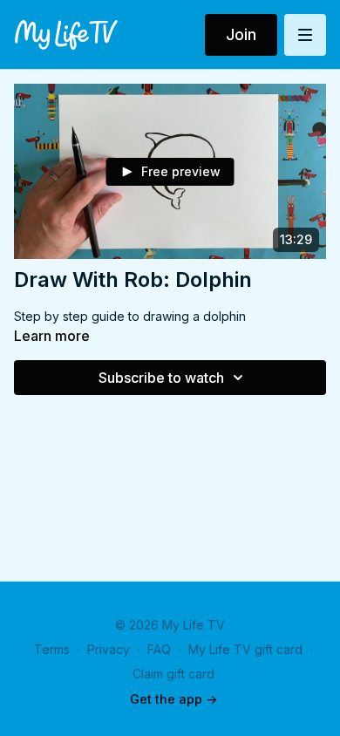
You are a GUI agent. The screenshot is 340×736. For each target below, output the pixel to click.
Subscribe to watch (161, 377)
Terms (52, 649)
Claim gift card (173, 673)
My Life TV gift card (245, 649)
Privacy (108, 649)
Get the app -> (173, 699)
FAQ (159, 649)
